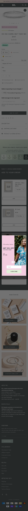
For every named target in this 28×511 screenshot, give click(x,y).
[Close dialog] (24, 237)
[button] (14, 250)
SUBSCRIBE (14, 271)
